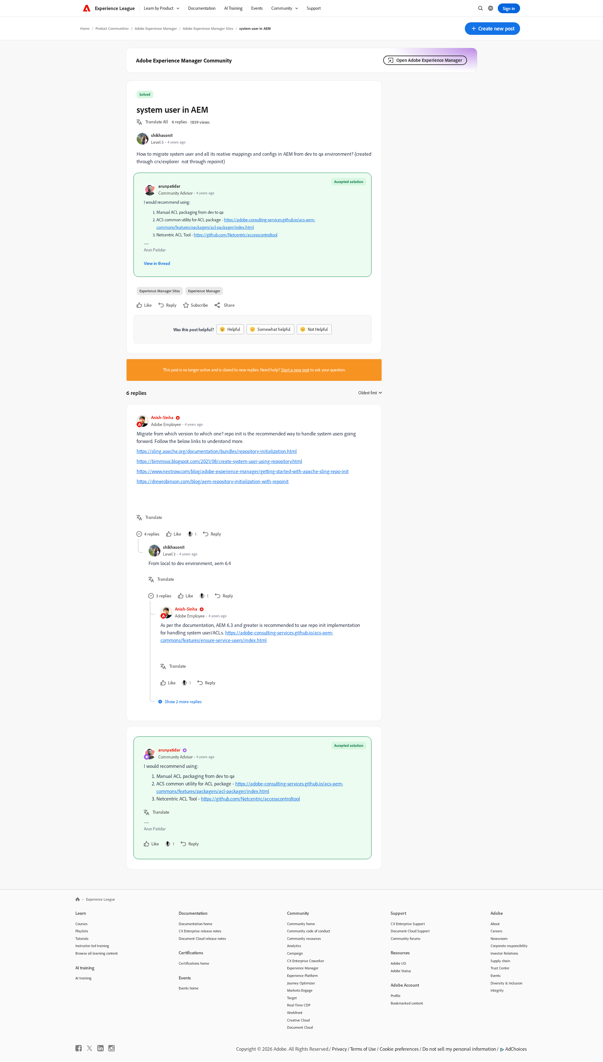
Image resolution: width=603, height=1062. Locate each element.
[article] (252, 476)
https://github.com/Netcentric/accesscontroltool (235, 235)
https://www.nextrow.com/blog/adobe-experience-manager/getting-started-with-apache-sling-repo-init (243, 471)
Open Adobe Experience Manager (429, 60)
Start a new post (295, 370)
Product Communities (112, 28)
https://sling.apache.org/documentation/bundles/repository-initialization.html (217, 451)
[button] (492, 28)
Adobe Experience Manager (156, 28)
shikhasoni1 (162, 135)
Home (85, 28)
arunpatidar (169, 186)
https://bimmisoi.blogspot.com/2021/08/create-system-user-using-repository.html (219, 461)
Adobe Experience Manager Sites (208, 28)
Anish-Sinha (162, 417)
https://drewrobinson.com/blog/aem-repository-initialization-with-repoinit (213, 481)
